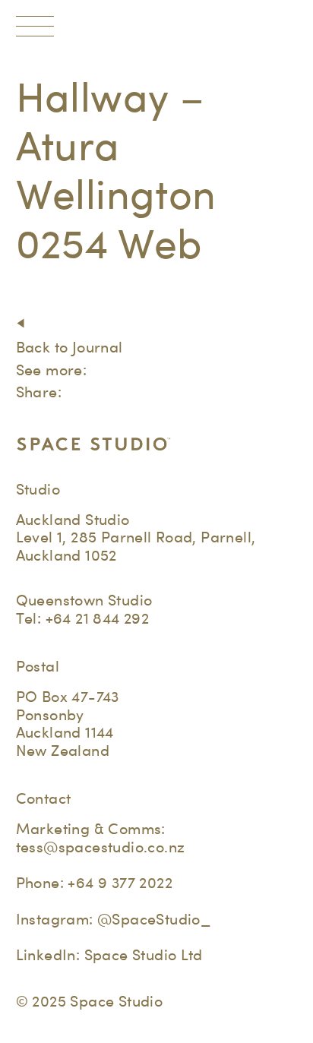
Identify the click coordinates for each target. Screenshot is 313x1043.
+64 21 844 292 (98, 618)
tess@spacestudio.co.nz (100, 847)
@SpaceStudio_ (153, 919)
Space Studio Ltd (143, 955)
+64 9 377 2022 (120, 883)
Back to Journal (69, 347)
